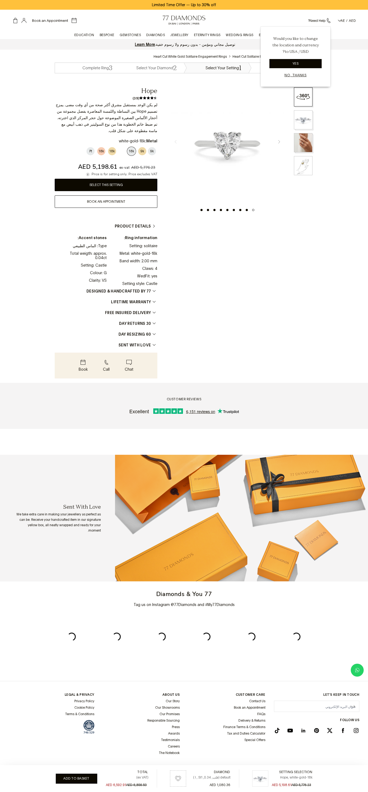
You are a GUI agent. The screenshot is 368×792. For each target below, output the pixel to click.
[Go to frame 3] (240, 210)
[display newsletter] (352, 706)
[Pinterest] (316, 730)
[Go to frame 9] (201, 210)
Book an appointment (106, 201)
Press (176, 727)
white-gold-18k (144, 253)
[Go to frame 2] (247, 210)
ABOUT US (171, 694)
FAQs (261, 714)
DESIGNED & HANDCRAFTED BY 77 (118, 291)
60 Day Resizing (135, 334)
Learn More (145, 44)
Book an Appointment (249, 707)
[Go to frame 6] (221, 210)
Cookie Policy (84, 707)
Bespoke (107, 35)
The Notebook (169, 753)
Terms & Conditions (79, 714)
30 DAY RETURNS (135, 323)
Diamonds (155, 35)
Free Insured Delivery (128, 313)
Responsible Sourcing (163, 720)
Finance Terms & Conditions (244, 727)
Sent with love (135, 345)
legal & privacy (79, 694)
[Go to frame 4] (234, 210)
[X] (330, 730)
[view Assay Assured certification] (89, 727)
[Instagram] (356, 730)
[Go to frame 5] (227, 210)
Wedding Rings (239, 35)
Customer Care (250, 694)
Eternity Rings (207, 35)
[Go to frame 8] (208, 210)
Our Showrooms (167, 707)
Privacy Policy (84, 701)
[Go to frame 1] (253, 210)
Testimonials (170, 740)
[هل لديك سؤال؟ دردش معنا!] (357, 670)
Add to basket (76, 778)
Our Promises (169, 714)
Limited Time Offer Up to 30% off (184, 5)
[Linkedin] (303, 730)
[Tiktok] (277, 730)
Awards (174, 733)
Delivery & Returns (251, 720)
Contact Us (257, 701)
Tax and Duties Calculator (246, 733)
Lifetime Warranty (131, 302)
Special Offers (254, 740)
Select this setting (106, 185)
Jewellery (179, 35)
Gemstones (130, 35)
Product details (133, 226)
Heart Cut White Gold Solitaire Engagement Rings (190, 56)
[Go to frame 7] (214, 210)
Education (84, 35)
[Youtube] (290, 730)
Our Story (173, 701)
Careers (174, 746)
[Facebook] (343, 730)
